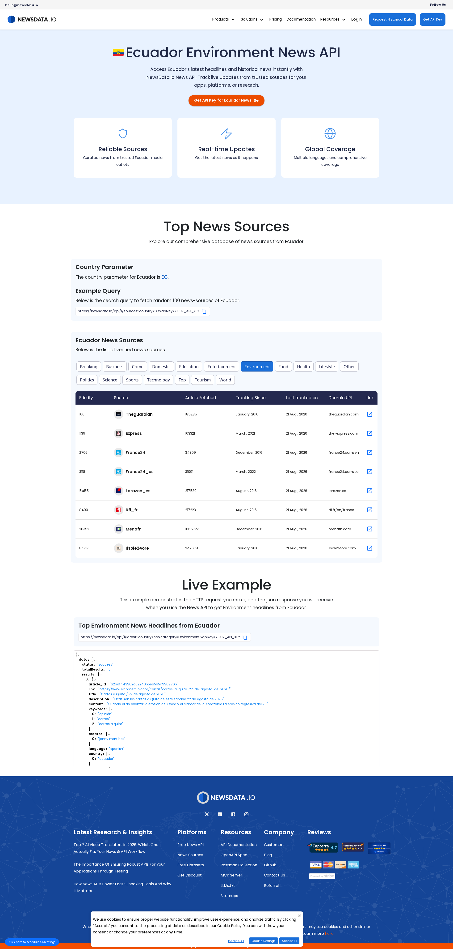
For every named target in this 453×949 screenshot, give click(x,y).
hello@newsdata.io (21, 5)
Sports (132, 380)
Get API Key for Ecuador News (223, 100)
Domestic (161, 366)
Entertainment (222, 366)
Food (283, 366)
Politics (87, 380)
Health (303, 366)
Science (110, 380)
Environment (257, 366)
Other (349, 366)
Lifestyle (327, 366)
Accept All (289, 941)
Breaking (88, 366)
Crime (137, 366)
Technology (158, 380)
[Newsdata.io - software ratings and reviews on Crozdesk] (382, 849)
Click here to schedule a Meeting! (32, 942)
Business (114, 366)
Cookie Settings (264, 941)
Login (356, 19)
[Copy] (204, 311)
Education (189, 366)
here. (329, 933)
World (225, 380)
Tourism (203, 380)
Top (182, 380)
